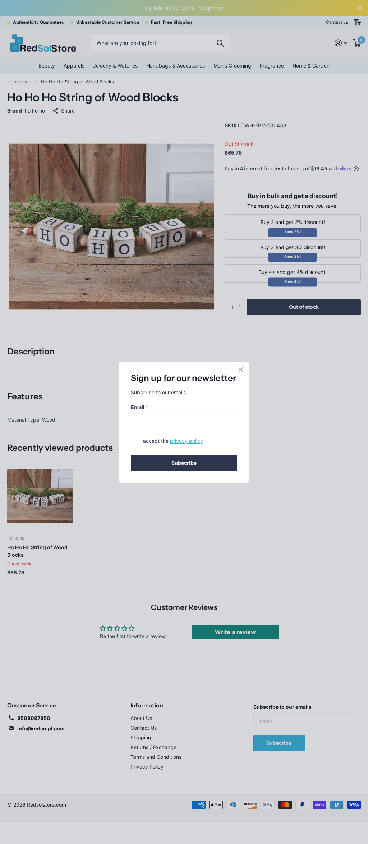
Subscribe (184, 463)
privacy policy (186, 441)
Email (139, 407)
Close (241, 369)
